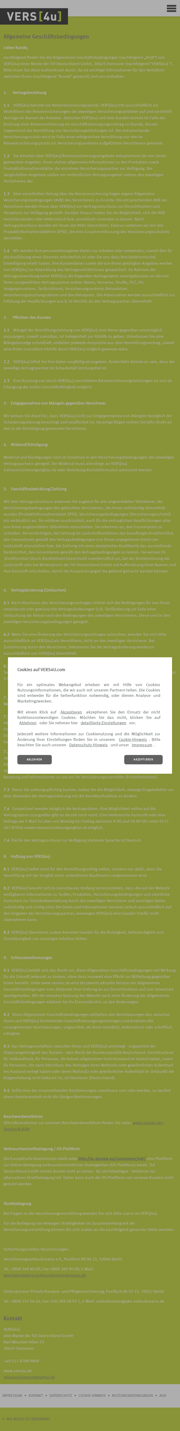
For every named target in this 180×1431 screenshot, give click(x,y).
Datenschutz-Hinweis (88, 745)
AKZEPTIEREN (143, 759)
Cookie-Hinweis (133, 740)
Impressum (142, 745)
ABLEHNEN (34, 759)
